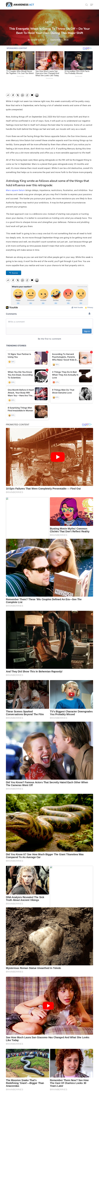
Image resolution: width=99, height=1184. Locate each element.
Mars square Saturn (15, 190)
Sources (15, 273)
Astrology (49, 22)
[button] (91, 4)
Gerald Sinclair (38, 40)
